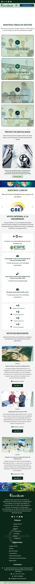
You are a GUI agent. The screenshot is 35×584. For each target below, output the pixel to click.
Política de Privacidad (15, 556)
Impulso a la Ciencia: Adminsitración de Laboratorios (17, 458)
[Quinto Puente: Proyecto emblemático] (17, 353)
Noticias (15, 529)
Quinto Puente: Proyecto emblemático (17, 366)
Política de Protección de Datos (17, 558)
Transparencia (17, 531)
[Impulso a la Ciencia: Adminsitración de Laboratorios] (17, 444)
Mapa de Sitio (12, 560)
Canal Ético (16, 533)
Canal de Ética (13, 553)
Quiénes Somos (17, 524)
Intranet (11, 548)
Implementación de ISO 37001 (17, 412)
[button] (16, 5)
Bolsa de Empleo (13, 551)
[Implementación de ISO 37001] (17, 399)
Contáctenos (17, 538)
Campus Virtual (13, 546)
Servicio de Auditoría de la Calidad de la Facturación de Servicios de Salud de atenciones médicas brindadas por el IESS (17, 172)
